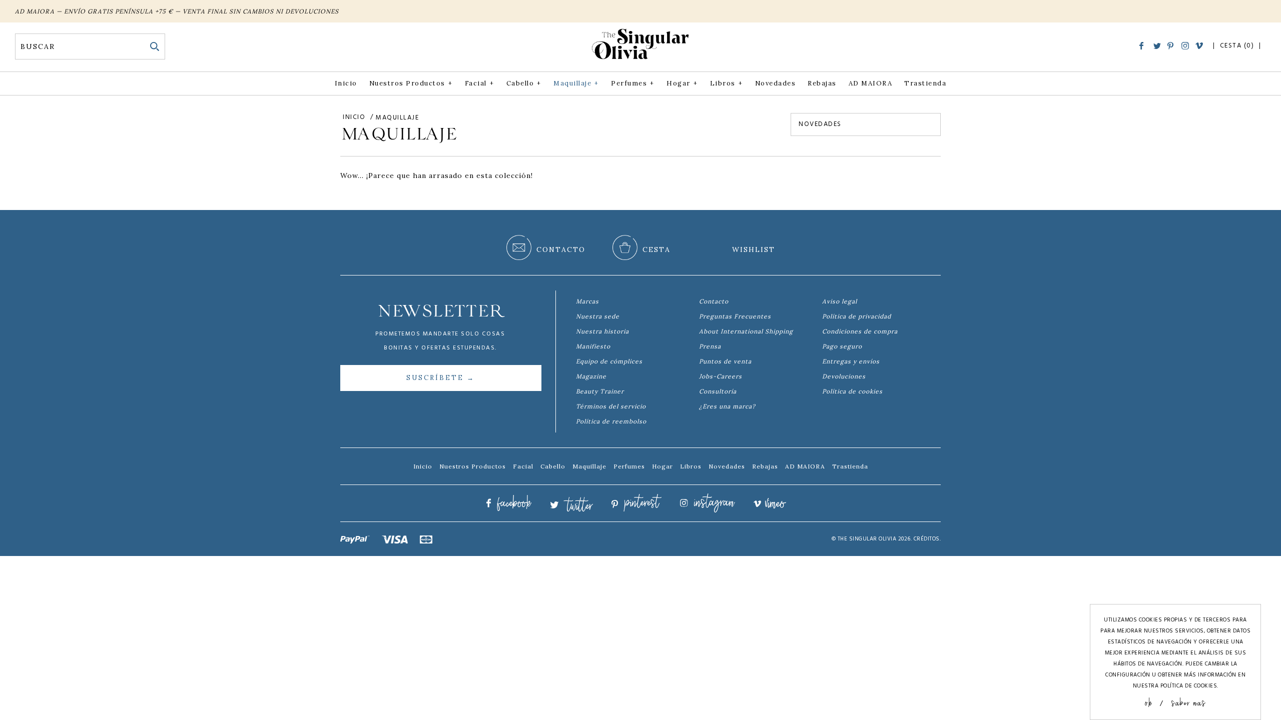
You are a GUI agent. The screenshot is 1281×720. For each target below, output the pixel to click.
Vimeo (1199, 46)
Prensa (710, 346)
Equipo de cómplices (609, 361)
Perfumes (632, 83)
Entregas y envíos (851, 361)
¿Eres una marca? (727, 406)
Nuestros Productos (410, 83)
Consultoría (718, 391)
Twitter (1157, 46)
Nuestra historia (602, 331)
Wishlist (753, 249)
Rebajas (822, 83)
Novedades (775, 83)
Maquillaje (575, 83)
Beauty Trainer (600, 391)
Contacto (714, 301)
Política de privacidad (856, 316)
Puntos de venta (725, 361)
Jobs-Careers (720, 376)
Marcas (587, 301)
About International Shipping (746, 331)
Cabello (523, 83)
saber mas (1188, 702)
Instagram (1185, 46)
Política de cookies (852, 391)
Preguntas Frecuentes (735, 316)
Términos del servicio (611, 406)
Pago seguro (842, 346)
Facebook (1143, 46)
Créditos (927, 539)
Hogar (682, 83)
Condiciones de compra (860, 331)
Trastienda (925, 83)
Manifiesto (593, 346)
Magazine (591, 376)
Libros (726, 83)
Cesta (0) (1238, 45)
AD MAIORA (871, 83)
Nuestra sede (597, 316)
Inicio (346, 83)
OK (1148, 702)
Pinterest (1171, 46)
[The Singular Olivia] (640, 59)
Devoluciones (844, 376)
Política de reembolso (611, 421)
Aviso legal (839, 301)
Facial (479, 83)
